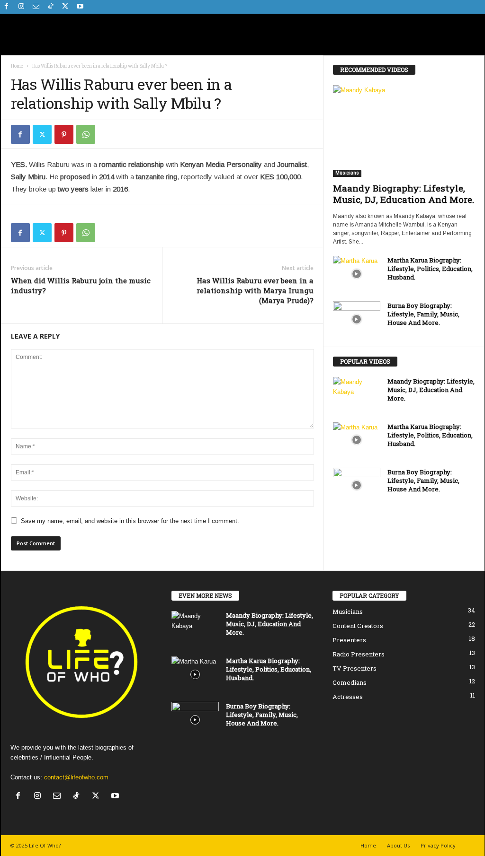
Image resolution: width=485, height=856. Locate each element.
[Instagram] (21, 7)
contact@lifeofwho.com (76, 777)
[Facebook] (6, 7)
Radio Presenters (358, 654)
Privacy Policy (438, 845)
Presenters (349, 640)
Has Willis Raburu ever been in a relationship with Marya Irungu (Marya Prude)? (255, 290)
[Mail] (36, 7)
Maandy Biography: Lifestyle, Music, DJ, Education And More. (403, 193)
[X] (65, 7)
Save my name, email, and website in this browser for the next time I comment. (130, 520)
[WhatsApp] (85, 134)
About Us (398, 845)
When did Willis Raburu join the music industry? (81, 285)
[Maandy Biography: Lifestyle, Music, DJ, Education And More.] (404, 131)
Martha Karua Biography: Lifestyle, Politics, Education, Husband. (430, 268)
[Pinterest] (63, 134)
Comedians (349, 682)
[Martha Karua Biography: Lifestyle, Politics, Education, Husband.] (356, 273)
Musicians (347, 172)
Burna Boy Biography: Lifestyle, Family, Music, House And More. (423, 314)
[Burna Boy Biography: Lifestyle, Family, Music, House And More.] (356, 319)
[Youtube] (80, 7)
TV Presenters (354, 668)
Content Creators (357, 625)
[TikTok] (50, 7)
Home (17, 66)
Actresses (347, 696)
